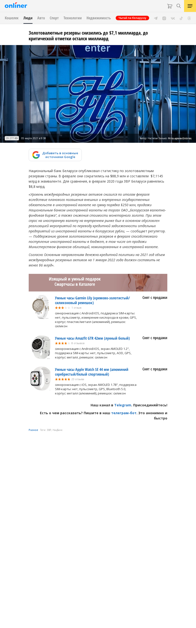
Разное (33, 430)
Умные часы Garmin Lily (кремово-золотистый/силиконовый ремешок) (92, 300)
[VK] (173, 18)
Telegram (122, 405)
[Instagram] (164, 18)
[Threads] (189, 18)
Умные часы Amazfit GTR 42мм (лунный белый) (92, 338)
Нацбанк (57, 430)
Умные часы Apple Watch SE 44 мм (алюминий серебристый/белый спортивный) (91, 372)
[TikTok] (181, 18)
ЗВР (49, 430)
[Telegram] (155, 18)
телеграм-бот (123, 413)
